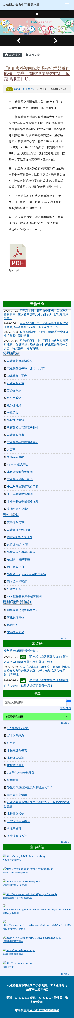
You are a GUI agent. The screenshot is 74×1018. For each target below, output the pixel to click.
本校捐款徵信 (15, 813)
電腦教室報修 (15, 632)
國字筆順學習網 (17, 581)
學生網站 (11, 515)
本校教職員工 (15, 765)
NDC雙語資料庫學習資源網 (24, 596)
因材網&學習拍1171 (19, 537)
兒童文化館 (14, 589)
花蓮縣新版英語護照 (20, 361)
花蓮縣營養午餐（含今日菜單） (27, 368)
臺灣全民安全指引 (18, 508)
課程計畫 (12, 780)
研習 (9, 89)
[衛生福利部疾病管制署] (37, 923)
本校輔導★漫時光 (12, 860)
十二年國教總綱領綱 (20, 494)
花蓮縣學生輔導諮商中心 (22, 442)
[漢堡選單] (67, 5)
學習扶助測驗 (15, 420)
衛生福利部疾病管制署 (14, 928)
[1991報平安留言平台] (32, 937)
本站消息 (14, 55)
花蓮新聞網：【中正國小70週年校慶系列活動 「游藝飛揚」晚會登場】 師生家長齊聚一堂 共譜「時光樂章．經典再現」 (36, 340)
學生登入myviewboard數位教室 (26, 574)
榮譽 (23, 651)
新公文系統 (14, 390)
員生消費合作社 (17, 835)
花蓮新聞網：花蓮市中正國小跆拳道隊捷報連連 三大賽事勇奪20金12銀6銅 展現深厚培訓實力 (36, 310)
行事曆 (11, 743)
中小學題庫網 (15, 457)
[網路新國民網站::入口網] (21, 881)
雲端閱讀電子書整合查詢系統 (17, 898)
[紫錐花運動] (17, 962)
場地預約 (12, 624)
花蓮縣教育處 (15, 434)
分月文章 (34, 55)
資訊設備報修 (15, 617)
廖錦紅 (17, 89)
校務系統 (12, 412)
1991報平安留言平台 (13, 941)
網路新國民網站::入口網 (15, 885)
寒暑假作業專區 (17, 522)
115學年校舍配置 (18, 728)
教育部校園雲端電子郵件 (22, 427)
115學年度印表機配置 (20, 772)
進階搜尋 (65, 708)
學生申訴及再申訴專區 (21, 552)
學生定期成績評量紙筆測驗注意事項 (30, 787)
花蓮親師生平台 (17, 375)
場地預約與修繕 (17, 602)
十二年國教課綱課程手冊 (22, 486)
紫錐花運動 (8, 966)
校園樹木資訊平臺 (18, 559)
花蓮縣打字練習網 (18, 529)
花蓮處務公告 (15, 383)
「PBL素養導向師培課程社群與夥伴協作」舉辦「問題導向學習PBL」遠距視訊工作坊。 (37, 73)
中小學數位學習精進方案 (22, 501)
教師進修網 (14, 405)
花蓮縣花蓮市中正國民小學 (21, 4)
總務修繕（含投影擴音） (22, 610)
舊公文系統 (14, 398)
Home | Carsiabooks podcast (15, 872)
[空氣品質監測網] (37, 907)
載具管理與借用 (17, 794)
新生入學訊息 (15, 735)
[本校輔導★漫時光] (24, 855)
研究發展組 (29, 89)
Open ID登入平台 (18, 464)
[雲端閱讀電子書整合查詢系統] (30, 893)
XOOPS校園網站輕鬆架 (44, 1010)
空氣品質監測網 (11, 913)
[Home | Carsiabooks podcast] (28, 868)
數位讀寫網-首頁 (17, 544)
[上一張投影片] (18, 40)
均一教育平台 (15, 566)
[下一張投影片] (55, 40)
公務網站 (11, 353)
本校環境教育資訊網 (20, 471)
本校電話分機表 (17, 750)
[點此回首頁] (37, 26)
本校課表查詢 (15, 757)
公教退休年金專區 (18, 821)
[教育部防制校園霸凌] (19, 949)
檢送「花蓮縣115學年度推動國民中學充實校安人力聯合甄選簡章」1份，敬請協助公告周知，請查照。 (37, 665)
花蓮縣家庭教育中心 (20, 479)
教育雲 (11, 449)
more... (65, 638)
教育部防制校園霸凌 (13, 954)
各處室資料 (14, 828)
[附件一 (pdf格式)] (17, 255)
